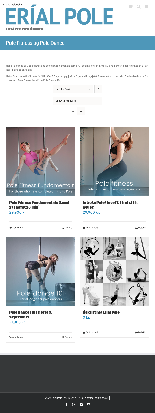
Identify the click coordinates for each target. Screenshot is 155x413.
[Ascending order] (98, 89)
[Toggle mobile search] (139, 6)
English (7, 4)
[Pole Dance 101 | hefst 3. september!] (40, 271)
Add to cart (18, 227)
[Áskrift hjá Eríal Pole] (114, 271)
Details (68, 227)
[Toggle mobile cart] (131, 6)
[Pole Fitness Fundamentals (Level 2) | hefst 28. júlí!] (40, 161)
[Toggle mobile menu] (147, 6)
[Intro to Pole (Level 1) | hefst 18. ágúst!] (114, 161)
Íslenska (17, 4)
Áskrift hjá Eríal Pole (101, 312)
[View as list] (81, 111)
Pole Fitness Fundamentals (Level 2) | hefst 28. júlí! (39, 205)
